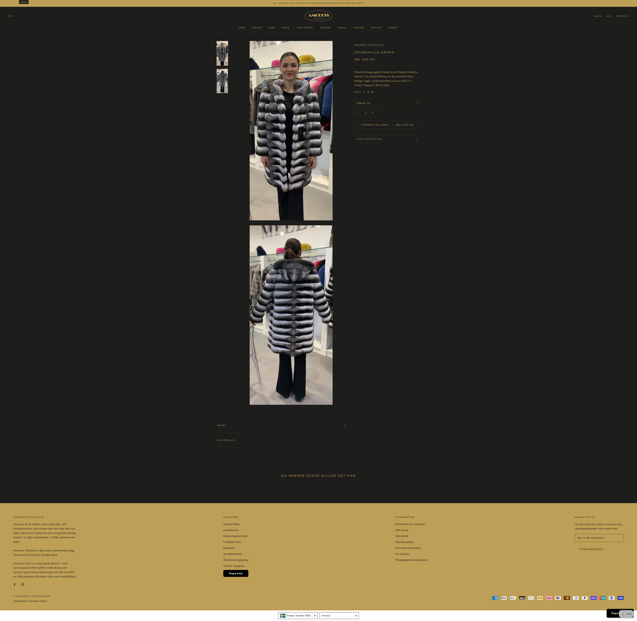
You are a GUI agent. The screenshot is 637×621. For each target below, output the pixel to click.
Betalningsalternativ (235, 536)
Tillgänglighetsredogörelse (411, 560)
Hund (342, 27)
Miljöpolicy (226, 440)
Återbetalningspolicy (235, 560)
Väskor (358, 27)
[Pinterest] (373, 92)
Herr (286, 27)
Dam (272, 27)
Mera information (369, 139)
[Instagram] (22, 584)
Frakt (221, 425)
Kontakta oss (231, 530)
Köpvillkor (229, 548)
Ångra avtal (236, 573)
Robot (393, 27)
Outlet (376, 27)
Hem (242, 27)
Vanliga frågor (231, 524)
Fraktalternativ (232, 542)
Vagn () (622, 16)
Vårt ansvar (402, 530)
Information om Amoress (410, 524)
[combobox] (298, 615)
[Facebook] (364, 92)
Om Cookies (402, 554)
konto (598, 16)
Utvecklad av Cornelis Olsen (30, 601)
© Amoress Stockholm (31, 596)
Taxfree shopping (233, 566)
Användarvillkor (232, 554)
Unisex (257, 27)
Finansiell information (408, 548)
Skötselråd (401, 536)
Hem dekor (305, 27)
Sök (608, 16)
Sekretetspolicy (404, 542)
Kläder (325, 27)
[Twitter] (368, 92)
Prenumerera (591, 549)
